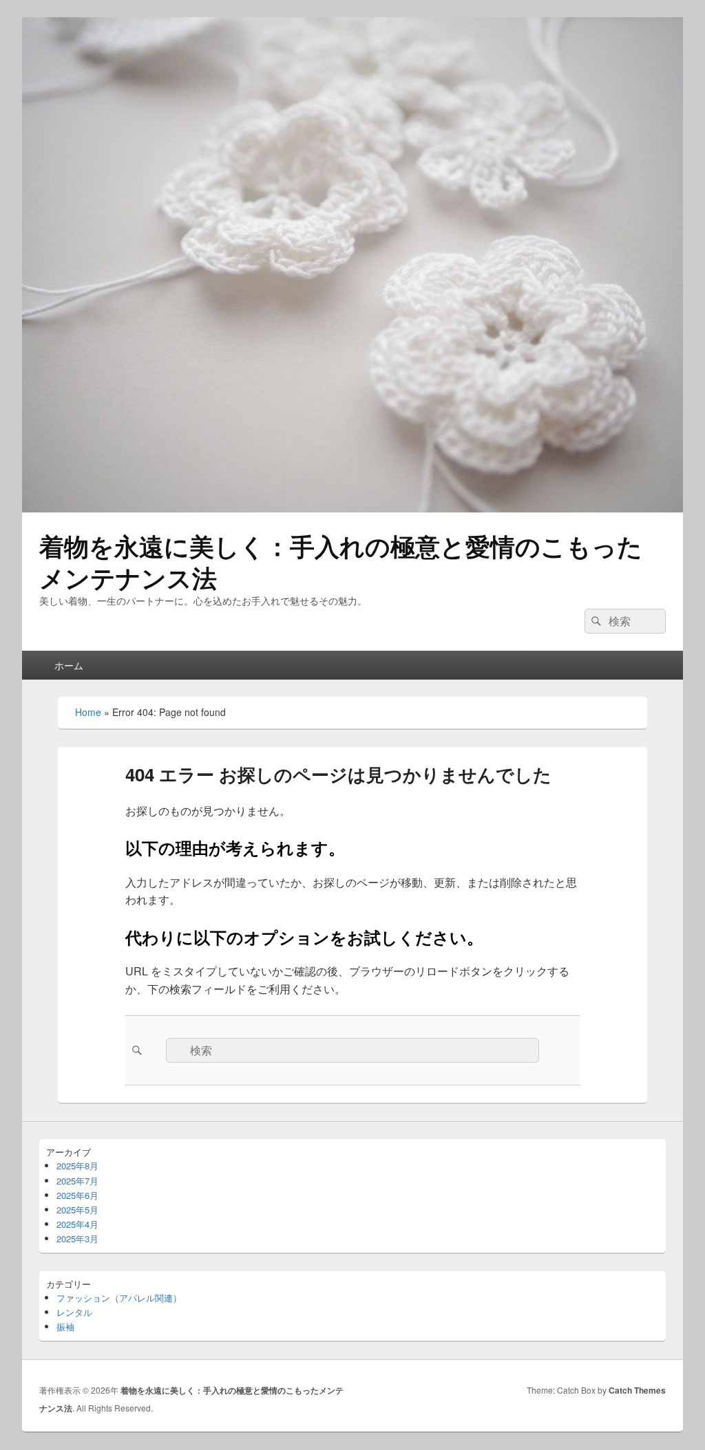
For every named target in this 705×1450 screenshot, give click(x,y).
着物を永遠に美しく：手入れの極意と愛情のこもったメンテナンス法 (340, 561)
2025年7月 (77, 1180)
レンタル (74, 1312)
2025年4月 (77, 1224)
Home (88, 712)
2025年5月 (77, 1209)
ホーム (68, 665)
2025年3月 (77, 1238)
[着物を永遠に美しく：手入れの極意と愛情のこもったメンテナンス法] (352, 508)
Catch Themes (637, 1390)
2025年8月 (77, 1165)
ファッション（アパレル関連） (119, 1297)
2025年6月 (77, 1195)
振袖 (65, 1326)
